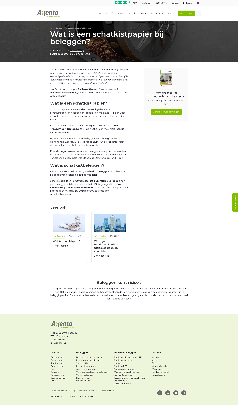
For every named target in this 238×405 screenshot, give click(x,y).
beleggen (93, 69)
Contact (175, 3)
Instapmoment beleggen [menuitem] (88, 360)
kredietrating (95, 79)
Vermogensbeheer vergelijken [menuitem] (91, 372)
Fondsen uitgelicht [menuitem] (161, 372)
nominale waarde (63, 141)
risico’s (60, 73)
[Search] (198, 13)
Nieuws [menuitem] (155, 357)
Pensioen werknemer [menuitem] (124, 369)
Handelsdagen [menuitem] (159, 375)
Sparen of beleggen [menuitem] (86, 363)
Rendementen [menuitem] (58, 363)
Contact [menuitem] (55, 381)
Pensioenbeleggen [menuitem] (125, 352)
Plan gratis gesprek (236, 202)
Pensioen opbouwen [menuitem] (124, 360)
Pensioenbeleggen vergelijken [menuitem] (129, 357)
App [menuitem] (53, 369)
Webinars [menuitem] (156, 369)
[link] (49, 13)
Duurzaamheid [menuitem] (58, 366)
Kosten (171, 13)
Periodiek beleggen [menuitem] (86, 366)
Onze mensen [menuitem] (57, 357)
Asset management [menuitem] (86, 369)
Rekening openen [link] (186, 13)
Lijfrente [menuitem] (118, 363)
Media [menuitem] (155, 360)
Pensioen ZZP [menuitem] (120, 366)
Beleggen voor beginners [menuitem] (89, 357)
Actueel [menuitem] (156, 352)
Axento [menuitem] (55, 352)
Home (52, 28)
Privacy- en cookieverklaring (63, 391)
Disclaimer (82, 391)
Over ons (103, 13)
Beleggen (59, 28)
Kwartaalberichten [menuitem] (161, 366)
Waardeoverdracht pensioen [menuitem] (128, 372)
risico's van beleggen (151, 292)
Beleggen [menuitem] (82, 352)
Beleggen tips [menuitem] (83, 381)
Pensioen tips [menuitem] (120, 381)
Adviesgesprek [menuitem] (58, 375)
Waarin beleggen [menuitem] (84, 375)
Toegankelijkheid (107, 391)
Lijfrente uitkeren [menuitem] (122, 384)
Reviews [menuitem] (55, 372)
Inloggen (188, 3)
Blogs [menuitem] (154, 363)
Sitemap (93, 391)
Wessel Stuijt (77, 50)
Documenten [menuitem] (57, 360)
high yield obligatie (98, 83)
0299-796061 (161, 3)
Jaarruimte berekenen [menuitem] (125, 375)
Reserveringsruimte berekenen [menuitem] (129, 378)
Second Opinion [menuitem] (58, 378)
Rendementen (156, 13)
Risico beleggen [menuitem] (84, 378)
